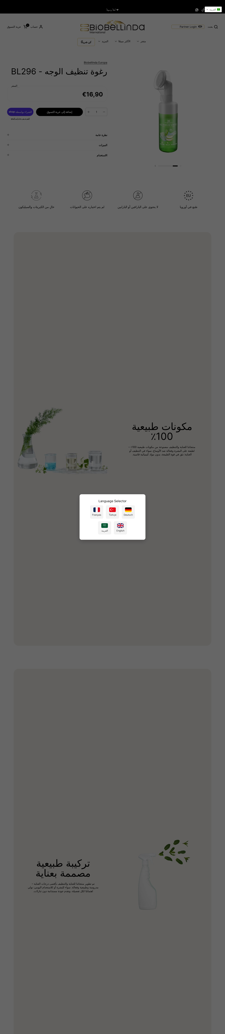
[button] (213, 9)
